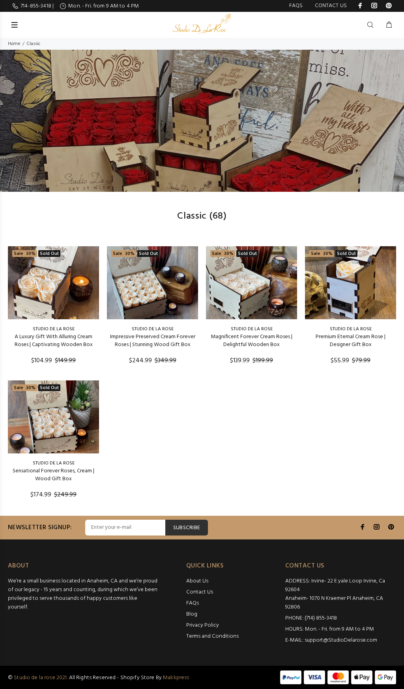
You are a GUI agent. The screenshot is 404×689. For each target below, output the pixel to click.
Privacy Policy (202, 625)
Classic (33, 44)
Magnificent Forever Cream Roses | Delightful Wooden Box (251, 340)
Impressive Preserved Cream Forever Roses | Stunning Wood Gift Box (152, 340)
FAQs (296, 5)
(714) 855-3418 (321, 618)
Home (14, 44)
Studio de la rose (54, 329)
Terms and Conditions (212, 636)
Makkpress (176, 677)
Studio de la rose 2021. (40, 677)
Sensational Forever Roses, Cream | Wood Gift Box (53, 474)
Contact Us (331, 5)
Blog (191, 614)
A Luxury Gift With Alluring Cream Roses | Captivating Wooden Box (54, 340)
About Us (197, 581)
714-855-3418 (36, 6)
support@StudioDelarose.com (341, 640)
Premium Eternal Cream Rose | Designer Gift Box (350, 340)
